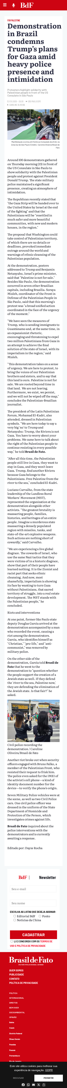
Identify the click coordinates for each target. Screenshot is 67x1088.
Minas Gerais (14, 1039)
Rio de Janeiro (15, 1061)
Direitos (13, 1003)
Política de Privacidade (23, 982)
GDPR (49, 1070)
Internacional (16, 998)
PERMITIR (49, 1078)
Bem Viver (14, 1008)
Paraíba (12, 1044)
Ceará (11, 1028)
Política (13, 993)
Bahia (11, 1022)
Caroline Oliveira (17, 104)
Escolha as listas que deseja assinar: (33, 911)
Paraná (12, 1050)
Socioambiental (17, 1012)
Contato (14, 978)
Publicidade (16, 974)
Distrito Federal (15, 1033)
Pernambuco (14, 1056)
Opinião (12, 1017)
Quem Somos (16, 970)
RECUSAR (18, 1078)
